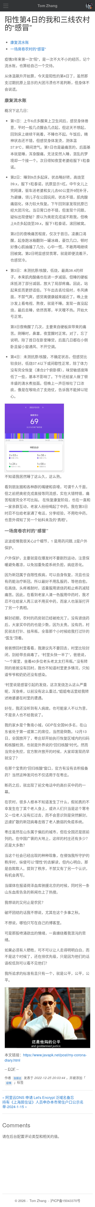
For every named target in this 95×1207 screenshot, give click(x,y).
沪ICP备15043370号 (65, 1200)
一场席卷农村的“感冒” (28, 49)
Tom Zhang (47, 5)
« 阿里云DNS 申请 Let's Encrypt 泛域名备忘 (38, 1097)
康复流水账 (19, 42)
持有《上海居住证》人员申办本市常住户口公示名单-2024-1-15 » (42, 1104)
